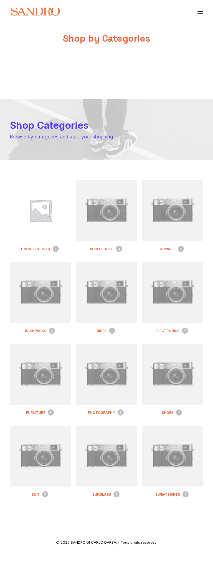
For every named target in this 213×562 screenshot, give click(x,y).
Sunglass (104, 494)
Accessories (105, 249)
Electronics (171, 331)
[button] (200, 11)
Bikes (105, 331)
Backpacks (39, 331)
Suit (39, 494)
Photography (104, 413)
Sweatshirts (170, 494)
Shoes (170, 413)
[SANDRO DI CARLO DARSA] (35, 11)
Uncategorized (39, 249)
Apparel (171, 249)
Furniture (39, 413)
